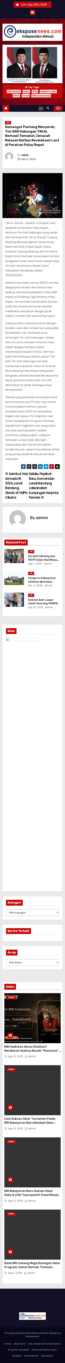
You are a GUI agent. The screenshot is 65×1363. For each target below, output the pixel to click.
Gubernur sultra (48, 91)
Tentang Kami (31, 1355)
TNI (8, 122)
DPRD (34, 91)
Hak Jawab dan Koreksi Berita (44, 1343)
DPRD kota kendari (41, 95)
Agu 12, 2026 (16, 1128)
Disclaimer (47, 1355)
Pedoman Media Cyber (44, 1349)
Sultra (26, 91)
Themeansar (32, 1336)
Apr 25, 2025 (35, 607)
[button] (48, 108)
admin (25, 155)
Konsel (25, 95)
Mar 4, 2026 (35, 585)
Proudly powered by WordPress (21, 1333)
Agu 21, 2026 (16, 1056)
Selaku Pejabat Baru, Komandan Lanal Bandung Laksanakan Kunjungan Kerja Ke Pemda (43, 486)
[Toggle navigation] (41, 108)
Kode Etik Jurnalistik (18, 1349)
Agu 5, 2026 (15, 1273)
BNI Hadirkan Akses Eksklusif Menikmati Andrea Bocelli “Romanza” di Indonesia (31, 1051)
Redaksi (16, 1355)
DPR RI (16, 95)
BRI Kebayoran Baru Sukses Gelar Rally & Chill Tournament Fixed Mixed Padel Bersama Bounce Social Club (31, 1195)
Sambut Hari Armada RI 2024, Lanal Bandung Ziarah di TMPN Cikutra (16, 486)
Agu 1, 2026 (35, 563)
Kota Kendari (13, 91)
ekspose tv (20, 1343)
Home (7, 1343)
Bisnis (11, 997)
